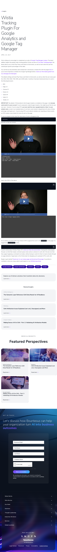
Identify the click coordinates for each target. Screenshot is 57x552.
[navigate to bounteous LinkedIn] (25, 536)
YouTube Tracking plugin (45, 62)
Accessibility (34, 546)
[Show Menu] (53, 3)
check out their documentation (32, 250)
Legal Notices (13, 546)
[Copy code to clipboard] (54, 184)
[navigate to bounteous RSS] (35, 536)
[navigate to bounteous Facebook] (32, 536)
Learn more (6, 278)
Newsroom (21, 546)
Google (45, 266)
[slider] (25, 154)
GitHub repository (36, 261)
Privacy (27, 546)
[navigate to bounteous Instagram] (28, 536)
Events (37, 266)
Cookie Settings (44, 546)
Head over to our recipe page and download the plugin (28, 259)
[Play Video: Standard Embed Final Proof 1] (28, 139)
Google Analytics (7, 266)
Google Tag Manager (20, 266)
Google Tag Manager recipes (39, 60)
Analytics (30, 266)
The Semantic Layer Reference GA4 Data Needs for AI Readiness (24, 295)
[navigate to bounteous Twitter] (22, 536)
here (50, 69)
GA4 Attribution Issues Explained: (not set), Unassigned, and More (24, 309)
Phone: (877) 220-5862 (28, 532)
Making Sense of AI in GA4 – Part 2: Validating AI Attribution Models (25, 322)
